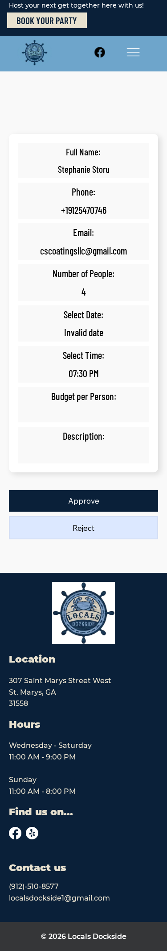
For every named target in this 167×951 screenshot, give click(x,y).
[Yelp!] (32, 833)
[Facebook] (99, 52)
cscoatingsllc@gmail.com (83, 250)
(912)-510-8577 (34, 886)
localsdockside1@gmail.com (59, 898)
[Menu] (133, 52)
